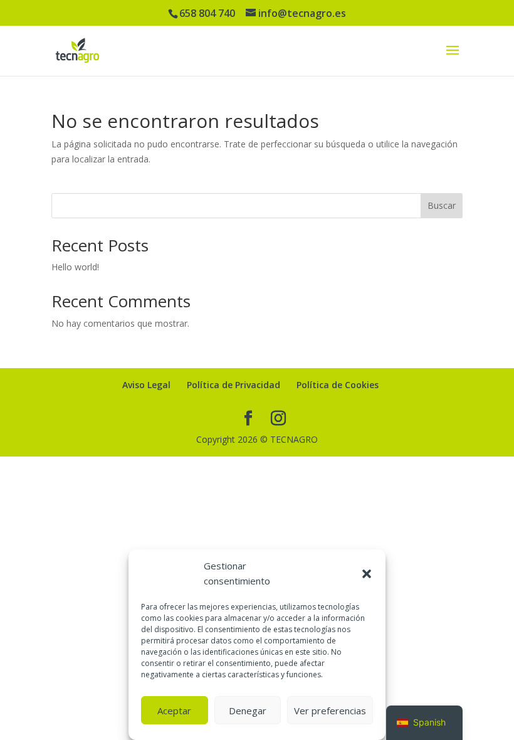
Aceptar (174, 710)
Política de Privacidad (233, 385)
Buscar (441, 205)
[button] (366, 574)
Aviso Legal (146, 385)
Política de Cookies (337, 385)
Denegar (247, 710)
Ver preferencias (330, 710)
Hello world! (75, 267)
